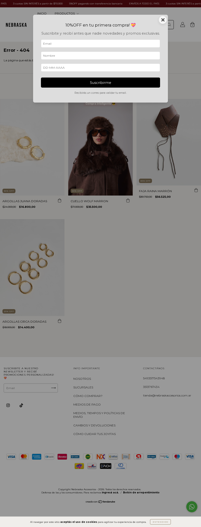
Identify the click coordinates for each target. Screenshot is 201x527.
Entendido (160, 522)
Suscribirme (100, 82)
